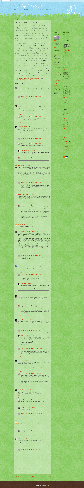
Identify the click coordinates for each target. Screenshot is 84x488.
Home (32, 476)
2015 (65, 135)
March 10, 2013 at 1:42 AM (37, 157)
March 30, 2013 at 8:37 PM (36, 449)
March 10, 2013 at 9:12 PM (36, 399)
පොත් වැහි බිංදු (22, 79)
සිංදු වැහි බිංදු (56, 83)
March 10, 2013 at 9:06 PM (36, 330)
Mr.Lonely (20, 438)
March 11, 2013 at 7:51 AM (37, 430)
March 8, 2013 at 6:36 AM (36, 138)
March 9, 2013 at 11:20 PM (31, 150)
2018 (65, 130)
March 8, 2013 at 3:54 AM (25, 105)
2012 (65, 153)
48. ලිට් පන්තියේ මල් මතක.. (66, 98)
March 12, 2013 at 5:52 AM (37, 413)
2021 (65, 126)
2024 (65, 120)
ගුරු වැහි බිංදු (56, 64)
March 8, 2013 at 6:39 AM (36, 143)
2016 (65, 133)
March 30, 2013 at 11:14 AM (27, 438)
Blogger (47, 485)
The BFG (29, 28)
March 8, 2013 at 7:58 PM (36, 255)
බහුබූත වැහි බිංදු (56, 72)
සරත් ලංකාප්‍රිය (20, 422)
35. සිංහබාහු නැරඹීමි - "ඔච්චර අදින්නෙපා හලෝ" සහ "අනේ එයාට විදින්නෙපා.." (66, 83)
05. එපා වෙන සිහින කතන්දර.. (67, 149)
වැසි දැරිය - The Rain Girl (25, 96)
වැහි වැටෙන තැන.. (29, 5)
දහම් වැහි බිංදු (56, 67)
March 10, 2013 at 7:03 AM (26, 360)
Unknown (20, 224)
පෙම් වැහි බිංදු (56, 69)
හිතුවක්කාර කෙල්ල (21, 194)
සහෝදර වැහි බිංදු (57, 77)
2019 (65, 128)
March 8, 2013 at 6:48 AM (36, 205)
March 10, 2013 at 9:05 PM (36, 305)
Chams (19, 105)
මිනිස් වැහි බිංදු (56, 76)
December (67, 141)
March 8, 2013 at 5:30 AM (30, 165)
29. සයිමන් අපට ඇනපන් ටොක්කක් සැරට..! (66, 50)
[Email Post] (42, 78)
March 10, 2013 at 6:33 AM (30, 319)
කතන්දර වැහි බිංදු (57, 55)
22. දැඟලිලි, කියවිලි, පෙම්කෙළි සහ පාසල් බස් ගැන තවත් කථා (66, 69)
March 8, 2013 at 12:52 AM (25, 87)
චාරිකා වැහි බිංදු (56, 66)
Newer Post (16, 476)
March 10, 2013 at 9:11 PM (36, 373)
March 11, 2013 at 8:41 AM (30, 407)
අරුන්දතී (19, 360)
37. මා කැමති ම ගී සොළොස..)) (66, 37)
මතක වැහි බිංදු (56, 74)
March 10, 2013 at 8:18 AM (26, 389)
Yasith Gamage (21, 126)
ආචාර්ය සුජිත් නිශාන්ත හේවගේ (24, 231)
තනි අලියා (20, 389)
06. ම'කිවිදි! (67, 146)
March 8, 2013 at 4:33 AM (36, 96)
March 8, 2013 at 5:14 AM (28, 126)
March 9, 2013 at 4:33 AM (25, 265)
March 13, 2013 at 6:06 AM (37, 348)
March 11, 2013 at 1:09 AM (28, 422)
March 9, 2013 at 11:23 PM (31, 283)
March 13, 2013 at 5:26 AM (31, 335)
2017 (65, 132)
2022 (65, 124)
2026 (65, 116)
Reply (19, 91)
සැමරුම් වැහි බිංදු (57, 80)
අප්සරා (19, 87)
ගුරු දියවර (55, 62)
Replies (20, 94)
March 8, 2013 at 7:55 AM (26, 224)
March (66, 145)
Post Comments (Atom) (22, 478)
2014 (65, 137)
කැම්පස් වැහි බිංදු (57, 59)
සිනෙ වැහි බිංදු (56, 85)
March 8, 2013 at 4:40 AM (36, 116)
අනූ (18, 295)
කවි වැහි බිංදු (56, 58)
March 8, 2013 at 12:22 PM (34, 231)
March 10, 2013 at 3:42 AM (24, 295)
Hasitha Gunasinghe (22, 165)
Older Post (48, 476)
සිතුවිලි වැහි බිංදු (28, 79)
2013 (65, 139)
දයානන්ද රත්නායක (21, 319)
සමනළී (19, 265)
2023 (65, 122)
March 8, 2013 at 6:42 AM (36, 182)
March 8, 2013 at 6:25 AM (30, 194)
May (66, 143)
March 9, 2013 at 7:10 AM (36, 274)
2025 (65, 118)
